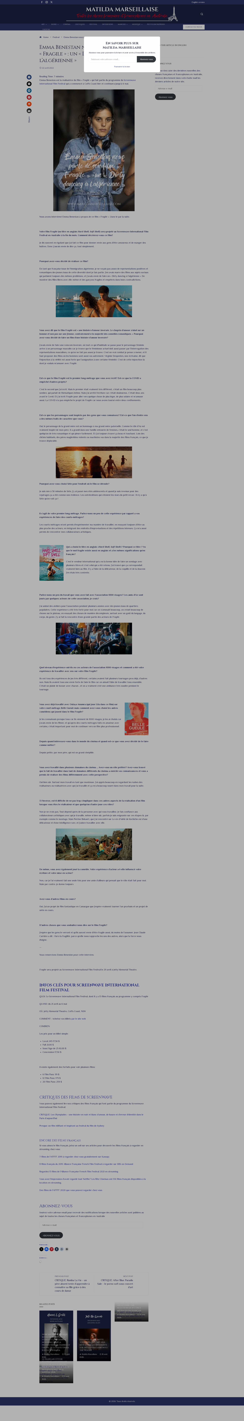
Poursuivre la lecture (122, 67)
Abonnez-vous (146, 59)
